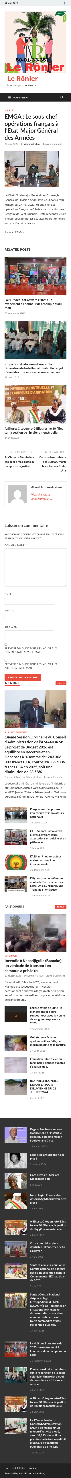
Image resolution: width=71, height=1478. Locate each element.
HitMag (41, 1473)
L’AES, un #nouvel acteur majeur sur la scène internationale (46, 860)
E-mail (10, 610)
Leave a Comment (52, 143)
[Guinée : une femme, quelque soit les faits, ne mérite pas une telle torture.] (16, 1037)
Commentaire (15, 545)
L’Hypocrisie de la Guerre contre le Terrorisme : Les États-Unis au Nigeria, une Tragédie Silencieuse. (46, 883)
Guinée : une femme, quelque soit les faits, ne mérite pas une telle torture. (48, 1041)
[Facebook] (64, 3)
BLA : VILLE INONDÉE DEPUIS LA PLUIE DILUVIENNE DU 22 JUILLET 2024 (44, 1086)
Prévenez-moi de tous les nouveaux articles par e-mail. (31, 666)
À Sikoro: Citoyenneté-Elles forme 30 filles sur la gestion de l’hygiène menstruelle (34, 430)
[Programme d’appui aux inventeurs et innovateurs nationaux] (16, 809)
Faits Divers (11, 956)
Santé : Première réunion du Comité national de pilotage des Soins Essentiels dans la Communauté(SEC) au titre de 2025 (48, 1272)
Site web (11, 627)
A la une (9, 732)
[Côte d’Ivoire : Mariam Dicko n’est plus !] (16, 1175)
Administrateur (32, 143)
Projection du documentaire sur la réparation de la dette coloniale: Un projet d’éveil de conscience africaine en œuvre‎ (34, 368)
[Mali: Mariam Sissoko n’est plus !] (16, 1155)
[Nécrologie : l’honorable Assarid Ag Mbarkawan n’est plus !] (16, 1195)
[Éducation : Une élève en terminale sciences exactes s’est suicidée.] (16, 1059)
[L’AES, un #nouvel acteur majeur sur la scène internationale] (16, 856)
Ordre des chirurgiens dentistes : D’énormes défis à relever (47, 1247)
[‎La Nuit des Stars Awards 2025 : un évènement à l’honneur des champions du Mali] (35, 276)
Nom (9, 593)
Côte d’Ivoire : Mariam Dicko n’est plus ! (44, 1176)
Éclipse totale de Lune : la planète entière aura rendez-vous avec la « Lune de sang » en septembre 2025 (47, 1015)
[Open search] (62, 97)
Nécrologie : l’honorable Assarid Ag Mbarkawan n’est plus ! (48, 1198)
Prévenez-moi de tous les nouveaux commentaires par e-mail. (31, 650)
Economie (21, 732)
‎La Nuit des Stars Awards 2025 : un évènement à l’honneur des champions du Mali (33, 304)
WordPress (25, 1473)
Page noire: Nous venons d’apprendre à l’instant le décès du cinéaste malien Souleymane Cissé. (46, 1134)
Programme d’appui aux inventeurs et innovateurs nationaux (47, 812)
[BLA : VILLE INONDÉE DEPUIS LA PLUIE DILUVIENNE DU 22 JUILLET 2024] (16, 1081)
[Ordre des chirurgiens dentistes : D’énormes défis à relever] (16, 1243)
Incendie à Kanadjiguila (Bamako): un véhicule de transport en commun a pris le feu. (33, 965)
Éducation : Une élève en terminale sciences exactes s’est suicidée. (47, 1062)
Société (9, 110)
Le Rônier (22, 78)
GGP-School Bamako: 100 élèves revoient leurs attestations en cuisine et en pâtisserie (48, 836)
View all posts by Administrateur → (41, 496)
